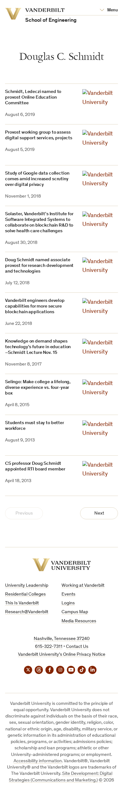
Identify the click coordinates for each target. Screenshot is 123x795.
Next (99, 513)
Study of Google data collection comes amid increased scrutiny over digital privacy (37, 179)
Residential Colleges (25, 594)
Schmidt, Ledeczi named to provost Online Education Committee (33, 97)
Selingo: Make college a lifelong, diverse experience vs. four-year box (38, 388)
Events (68, 594)
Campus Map (75, 612)
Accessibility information (38, 761)
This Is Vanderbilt (22, 603)
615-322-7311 (48, 646)
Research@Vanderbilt (26, 612)
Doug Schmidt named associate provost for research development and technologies (39, 266)
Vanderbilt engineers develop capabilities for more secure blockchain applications (35, 306)
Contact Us (77, 646)
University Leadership (26, 585)
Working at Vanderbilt (83, 585)
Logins (68, 603)
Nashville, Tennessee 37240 (62, 639)
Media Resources (79, 621)
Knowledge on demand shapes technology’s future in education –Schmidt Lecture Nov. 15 (38, 347)
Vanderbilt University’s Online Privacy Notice (61, 654)
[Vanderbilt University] (61, 564)
